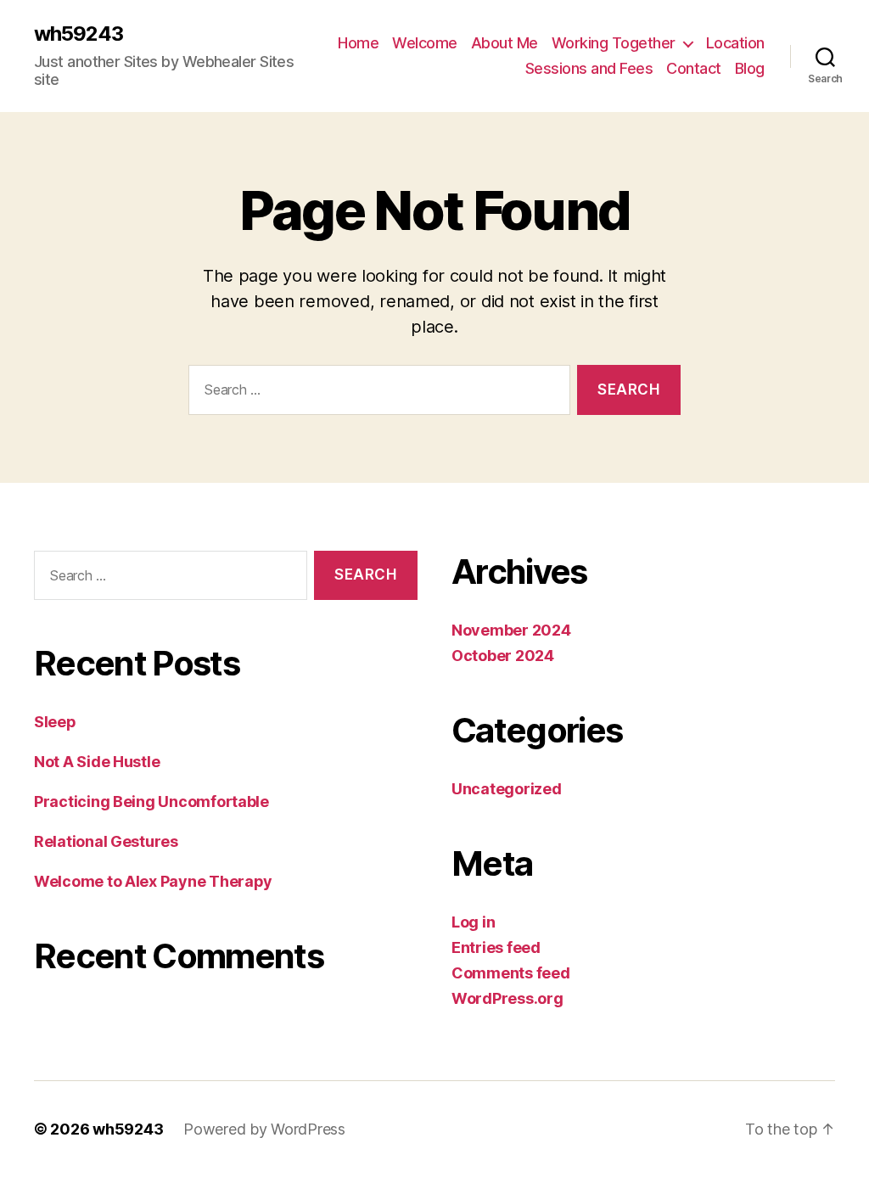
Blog (750, 68)
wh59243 (78, 34)
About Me (504, 43)
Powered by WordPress (264, 1129)
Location (735, 43)
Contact (693, 68)
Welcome (424, 43)
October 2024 (502, 655)
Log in (473, 922)
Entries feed (496, 947)
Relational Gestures (106, 841)
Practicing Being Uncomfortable (151, 801)
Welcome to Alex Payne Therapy (153, 881)
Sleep (55, 722)
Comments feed (510, 973)
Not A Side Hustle (97, 762)
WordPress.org (507, 998)
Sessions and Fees (589, 68)
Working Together (614, 43)
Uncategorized (506, 789)
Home (358, 43)
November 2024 (511, 630)
